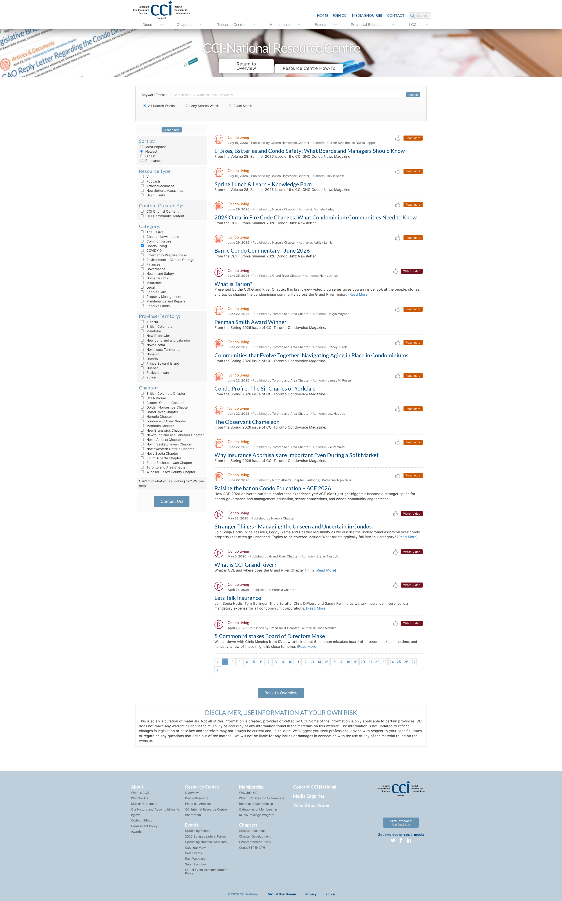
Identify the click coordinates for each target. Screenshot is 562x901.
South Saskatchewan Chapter (169, 463)
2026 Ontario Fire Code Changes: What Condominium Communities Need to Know (315, 217)
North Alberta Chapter (163, 440)
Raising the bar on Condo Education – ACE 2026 (272, 488)
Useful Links (156, 195)
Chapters (184, 25)
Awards (136, 831)
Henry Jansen (329, 275)
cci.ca (330, 894)
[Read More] (358, 294)
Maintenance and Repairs (166, 301)
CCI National (156, 398)
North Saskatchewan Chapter (169, 444)
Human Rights (157, 278)
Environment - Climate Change (170, 260)
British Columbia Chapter (166, 393)
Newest (150, 151)
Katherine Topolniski (336, 480)
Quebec (152, 368)
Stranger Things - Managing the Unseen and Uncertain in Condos (293, 526)
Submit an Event (197, 864)
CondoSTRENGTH (252, 847)
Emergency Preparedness (166, 255)
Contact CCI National (314, 786)
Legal (150, 287)
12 (305, 662)
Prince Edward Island (162, 363)
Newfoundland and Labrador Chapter (175, 435)
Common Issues (158, 241)
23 (384, 662)
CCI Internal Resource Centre (206, 809)
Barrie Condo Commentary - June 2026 (262, 250)
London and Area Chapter (166, 421)
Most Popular (155, 147)
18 (348, 662)
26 (406, 662)
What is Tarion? (233, 283)
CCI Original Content (162, 211)
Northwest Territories (163, 349)
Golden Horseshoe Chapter (167, 407)
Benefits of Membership (256, 803)
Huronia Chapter (159, 416)
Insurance (154, 283)
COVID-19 (154, 250)
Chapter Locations (252, 830)
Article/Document (160, 186)
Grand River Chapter (162, 412)
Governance (155, 269)
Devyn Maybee (338, 314)
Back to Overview (281, 693)
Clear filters (172, 130)
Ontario (152, 359)
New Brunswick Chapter (165, 430)
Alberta (152, 322)
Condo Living (156, 246)
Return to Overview (246, 66)
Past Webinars (195, 858)
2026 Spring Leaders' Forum (205, 836)
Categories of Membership (258, 809)
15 (326, 662)
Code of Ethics (141, 820)
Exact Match (242, 106)
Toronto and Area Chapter (166, 467)
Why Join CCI (248, 792)
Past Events (193, 853)
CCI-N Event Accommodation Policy (206, 871)
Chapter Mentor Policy (255, 842)
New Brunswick (158, 336)
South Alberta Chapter (163, 458)
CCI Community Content (165, 216)
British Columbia (159, 326)
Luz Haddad (336, 413)
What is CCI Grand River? (245, 564)
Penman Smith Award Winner (250, 321)
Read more (413, 138)
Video (150, 177)
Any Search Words (205, 106)
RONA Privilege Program (256, 815)
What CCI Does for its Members (261, 798)
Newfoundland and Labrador (168, 340)
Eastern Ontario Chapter (165, 403)
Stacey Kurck (337, 347)
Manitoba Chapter (160, 426)
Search (413, 94)
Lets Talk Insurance (237, 597)
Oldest (149, 156)
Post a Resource (196, 798)
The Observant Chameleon (246, 421)
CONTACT (396, 15)
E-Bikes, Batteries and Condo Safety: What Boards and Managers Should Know (309, 150)
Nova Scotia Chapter (162, 453)
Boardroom (193, 815)
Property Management (163, 297)
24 (391, 662)
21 (370, 662)
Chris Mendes (326, 628)
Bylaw (135, 815)
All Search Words (161, 106)
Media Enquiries (367, 15)
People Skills (156, 292)
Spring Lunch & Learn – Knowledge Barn (263, 184)
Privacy (311, 894)
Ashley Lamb (323, 242)
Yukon (151, 377)
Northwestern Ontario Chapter (170, 449)
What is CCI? (140, 792)
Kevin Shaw (335, 176)
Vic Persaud (336, 447)
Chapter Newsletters (162, 237)
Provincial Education (367, 25)
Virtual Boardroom (312, 805)
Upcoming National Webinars (206, 842)
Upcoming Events (197, 830)
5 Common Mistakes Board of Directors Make (269, 636)
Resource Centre (231, 25)
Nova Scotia (155, 345)
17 (341, 662)
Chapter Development (255, 836)
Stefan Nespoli (327, 556)
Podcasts (153, 181)
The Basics (155, 232)
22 (377, 662)
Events (320, 25)
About (147, 25)
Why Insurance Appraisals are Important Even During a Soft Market (296, 455)
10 (290, 662)
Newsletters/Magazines (164, 190)
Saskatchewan (157, 373)
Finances (153, 264)
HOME (322, 15)
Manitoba (153, 331)
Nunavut (152, 354)
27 (413, 662)
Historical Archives (198, 803)
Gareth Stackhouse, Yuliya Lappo (351, 143)
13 (312, 662)
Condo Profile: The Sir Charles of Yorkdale (264, 388)
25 (399, 662)
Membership (279, 25)
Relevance (153, 161)
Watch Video (411, 271)
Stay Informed (401, 822)
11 (297, 662)
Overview (192, 792)
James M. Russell (340, 380)
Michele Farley (324, 209)
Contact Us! (172, 501)
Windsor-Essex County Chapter (170, 472)
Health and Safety (160, 273)
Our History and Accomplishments (155, 809)
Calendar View (195, 847)
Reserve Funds (158, 306)
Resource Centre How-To (309, 68)
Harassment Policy (144, 826)
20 (362, 662)
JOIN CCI (340, 15)
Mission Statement (144, 803)
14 (319, 662)
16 (334, 662)
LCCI (413, 25)
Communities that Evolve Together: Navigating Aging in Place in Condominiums (311, 355)
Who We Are (139, 798)
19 (355, 662)
